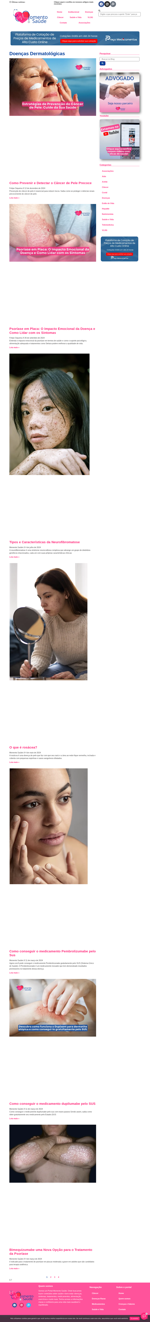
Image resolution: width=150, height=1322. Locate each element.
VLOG (90, 17)
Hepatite (105, 209)
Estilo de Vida (108, 203)
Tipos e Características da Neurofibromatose (44, 542)
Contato (63, 23)
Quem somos (124, 1299)
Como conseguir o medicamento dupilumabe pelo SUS (52, 1103)
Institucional (73, 12)
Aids (104, 176)
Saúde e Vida (75, 17)
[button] (119, 10)
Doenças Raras (99, 1299)
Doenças (89, 12)
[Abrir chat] (144, 1316)
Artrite (104, 182)
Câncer (60, 17)
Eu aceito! (134, 1318)
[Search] (102, 63)
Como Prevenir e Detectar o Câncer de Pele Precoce (50, 183)
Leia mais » (14, 198)
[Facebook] (101, 4)
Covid (104, 193)
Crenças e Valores (127, 1304)
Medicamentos (98, 1304)
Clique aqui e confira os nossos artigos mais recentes (73, 3)
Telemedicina (108, 225)
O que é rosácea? (23, 747)
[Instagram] (107, 4)
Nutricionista (107, 214)
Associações (84, 23)
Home (59, 12)
